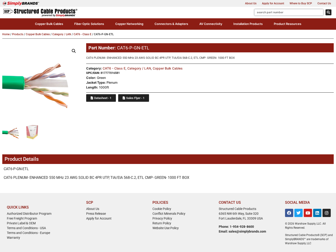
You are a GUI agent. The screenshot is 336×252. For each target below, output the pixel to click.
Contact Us (324, 3)
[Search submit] (328, 12)
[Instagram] (327, 213)
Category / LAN (61, 34)
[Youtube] (308, 213)
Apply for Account (273, 3)
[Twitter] (298, 213)
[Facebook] (289, 213)
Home (6, 34)
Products (17, 34)
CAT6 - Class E (82, 34)
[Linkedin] (317, 213)
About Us (250, 3)
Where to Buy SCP (301, 3)
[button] (49, 24)
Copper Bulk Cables (38, 34)
